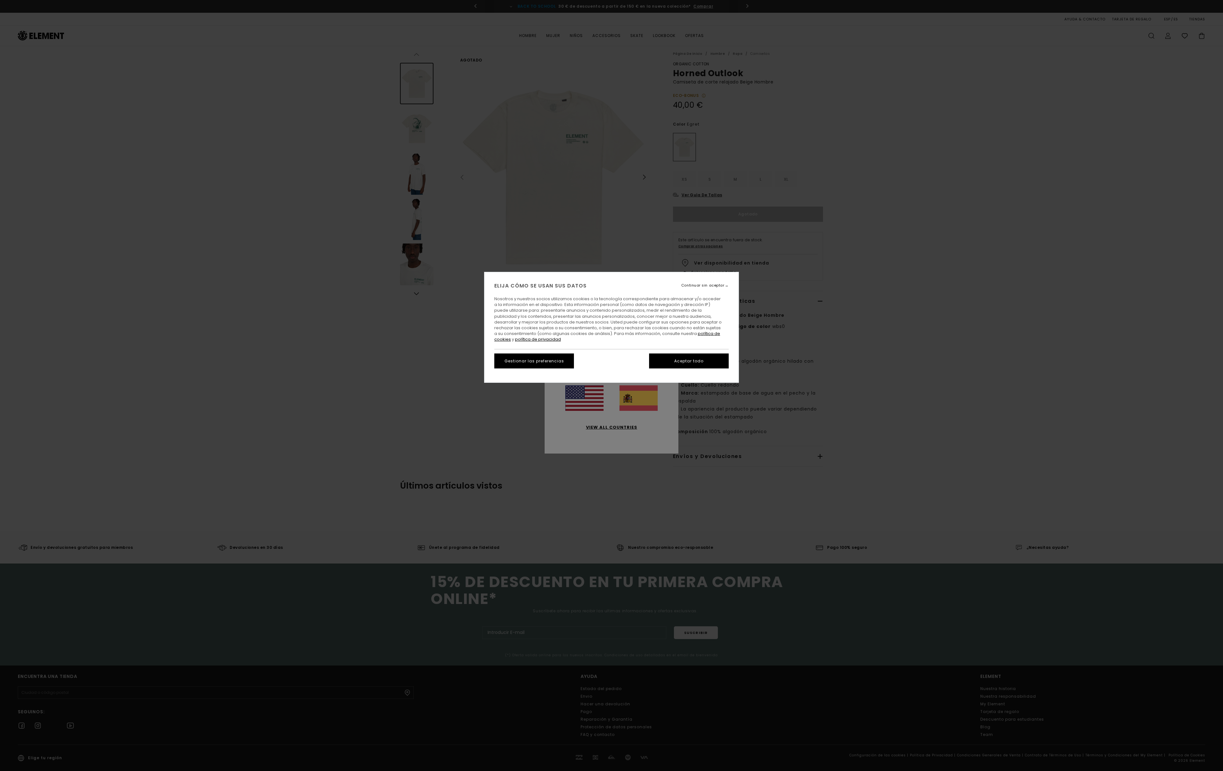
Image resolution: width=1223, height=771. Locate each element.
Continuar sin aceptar (703, 285)
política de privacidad (538, 339)
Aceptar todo (689, 361)
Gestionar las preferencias (534, 361)
